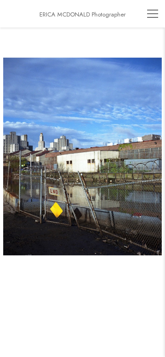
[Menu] (152, 14)
